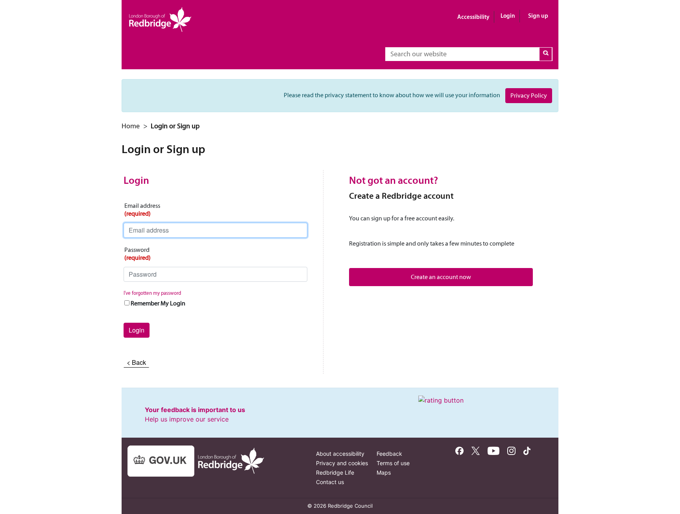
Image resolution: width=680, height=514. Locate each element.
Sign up (538, 15)
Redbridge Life (335, 472)
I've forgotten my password (152, 293)
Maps (384, 472)
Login (508, 15)
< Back (136, 362)
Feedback (389, 453)
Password (137, 253)
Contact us (330, 482)
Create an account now (441, 277)
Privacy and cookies (342, 463)
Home (131, 126)
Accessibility (473, 16)
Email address (142, 209)
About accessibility (340, 453)
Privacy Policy (528, 95)
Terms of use (393, 463)
